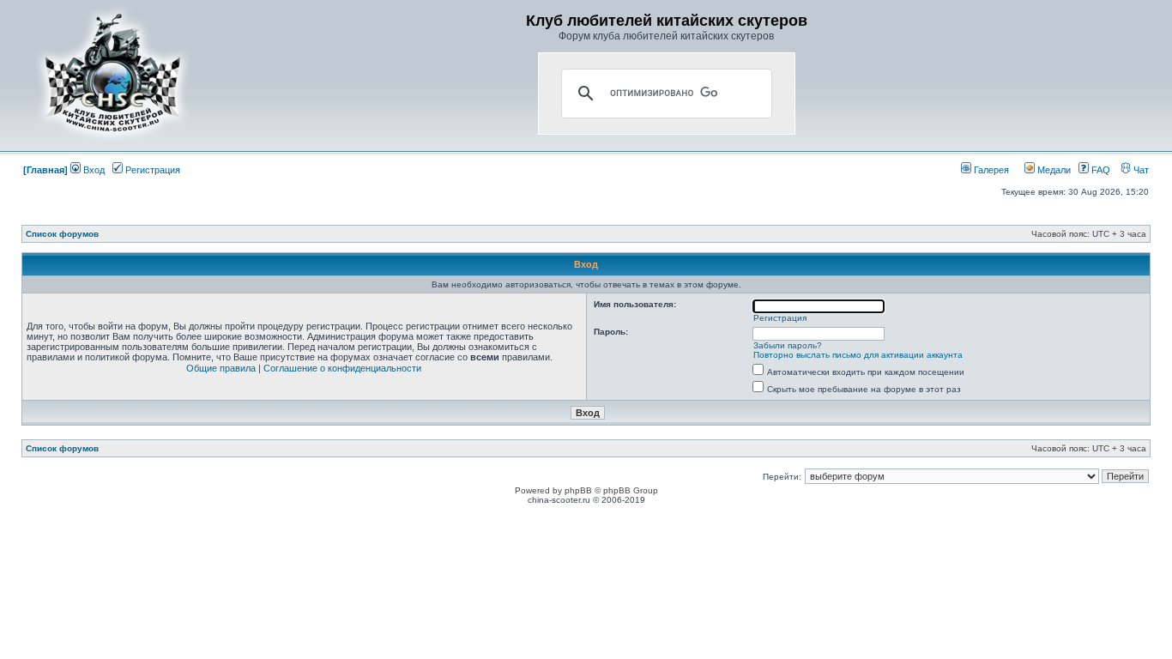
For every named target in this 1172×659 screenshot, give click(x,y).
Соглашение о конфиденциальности (342, 368)
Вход (93, 170)
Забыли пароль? (787, 345)
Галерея (990, 170)
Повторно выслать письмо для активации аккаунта (858, 355)
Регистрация (151, 170)
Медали (1053, 170)
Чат (1140, 170)
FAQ (1099, 170)
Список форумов (62, 234)
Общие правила (221, 368)
